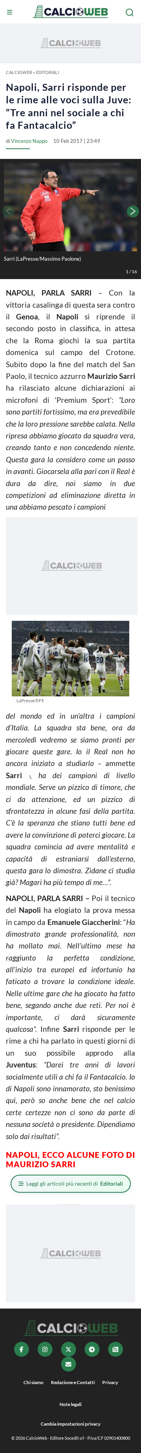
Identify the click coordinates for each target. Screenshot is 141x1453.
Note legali (70, 1404)
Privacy (110, 1382)
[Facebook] (21, 1349)
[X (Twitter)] (68, 1349)
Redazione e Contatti (73, 1382)
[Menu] (10, 12)
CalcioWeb (19, 72)
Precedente (8, 211)
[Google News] (115, 1349)
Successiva (133, 211)
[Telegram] (92, 1349)
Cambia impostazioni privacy (70, 1424)
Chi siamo (33, 1382)
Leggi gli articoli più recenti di (74, 1183)
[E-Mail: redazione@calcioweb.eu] (68, 1364)
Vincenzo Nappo (29, 141)
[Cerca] (130, 12)
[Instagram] (45, 1349)
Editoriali (47, 72)
